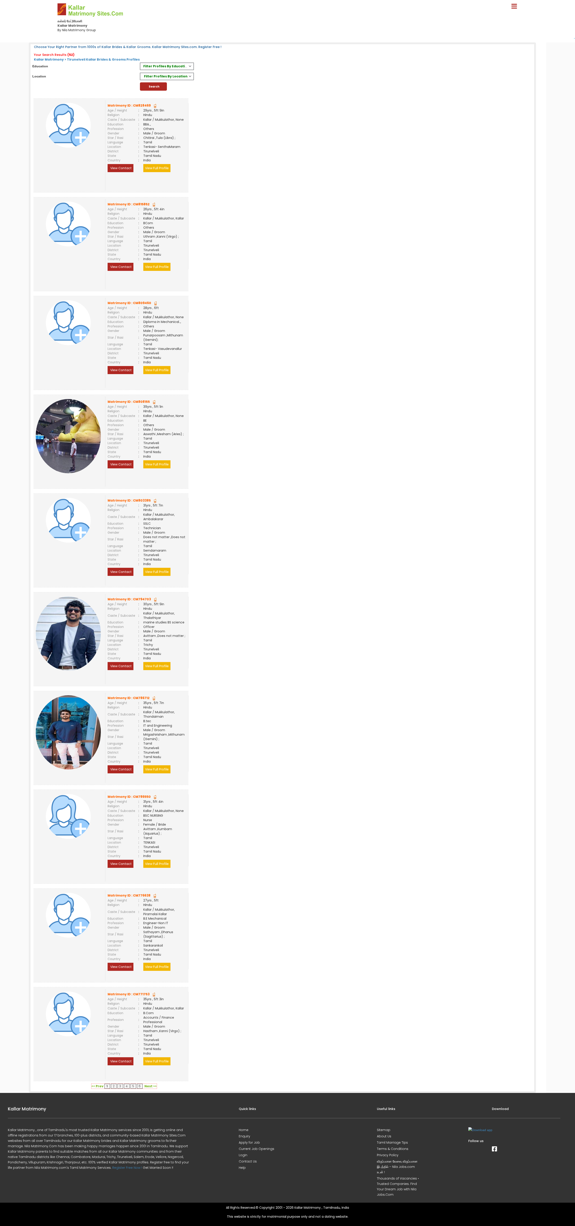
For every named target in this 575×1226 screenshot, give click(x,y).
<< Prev (97, 1086)
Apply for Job (249, 1142)
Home (243, 1130)
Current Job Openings (256, 1149)
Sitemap (383, 1130)
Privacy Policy (387, 1155)
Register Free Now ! (127, 1167)
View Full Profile (157, 168)
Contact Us (248, 1161)
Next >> (150, 1086)
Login (243, 1155)
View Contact (120, 168)
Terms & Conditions (392, 1149)
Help (242, 1167)
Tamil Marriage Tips (392, 1142)
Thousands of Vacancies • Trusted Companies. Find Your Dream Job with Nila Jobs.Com (398, 1186)
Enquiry (244, 1136)
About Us (384, 1136)
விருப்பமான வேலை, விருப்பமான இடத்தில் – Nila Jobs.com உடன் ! (397, 1166)
